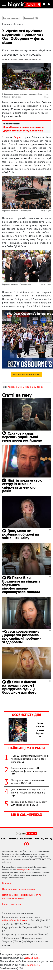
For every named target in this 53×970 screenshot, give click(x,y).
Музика (13, 838)
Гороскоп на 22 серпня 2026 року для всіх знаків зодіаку (28, 803)
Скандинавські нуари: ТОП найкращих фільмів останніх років (29, 769)
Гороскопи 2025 (31, 18)
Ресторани (26, 838)
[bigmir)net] (16, 4)
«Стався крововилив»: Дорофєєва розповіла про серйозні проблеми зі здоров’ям (22, 636)
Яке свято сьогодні (11, 18)
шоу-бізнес (37, 386)
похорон (12, 386)
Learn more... (33, 964)
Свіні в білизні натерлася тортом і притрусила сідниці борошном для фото (19, 687)
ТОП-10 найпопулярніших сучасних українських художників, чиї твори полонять (29, 758)
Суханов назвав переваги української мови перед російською (22, 437)
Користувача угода (11, 904)
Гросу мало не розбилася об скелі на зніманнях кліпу (20, 534)
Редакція (6, 883)
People (17, 137)
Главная (6, 24)
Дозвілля (18, 24)
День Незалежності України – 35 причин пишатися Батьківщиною (28, 791)
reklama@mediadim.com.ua (16, 920)
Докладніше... (32, 957)
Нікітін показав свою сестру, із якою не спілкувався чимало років (22, 485)
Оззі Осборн (24, 386)
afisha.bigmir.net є (23, 870)
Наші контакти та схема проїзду (18, 888)
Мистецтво (41, 838)
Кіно (3, 838)
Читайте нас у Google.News (26, 374)
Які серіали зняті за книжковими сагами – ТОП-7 (28, 782)
